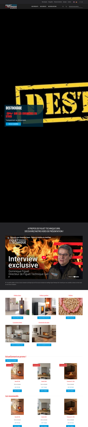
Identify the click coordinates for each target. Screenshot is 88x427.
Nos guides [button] (50, 2)
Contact (69, 2)
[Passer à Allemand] (76, 2)
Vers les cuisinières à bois (17, 344)
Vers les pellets (70, 317)
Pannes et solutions (58, 2)
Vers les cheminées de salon (44, 344)
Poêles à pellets (44, 295)
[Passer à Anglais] (74, 2)
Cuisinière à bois (17, 322)
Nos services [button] (43, 6)
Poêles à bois (17, 295)
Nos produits (35, 6)
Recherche (82, 6)
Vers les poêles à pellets (44, 317)
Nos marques (44, 2)
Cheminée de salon (44, 322)
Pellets (71, 295)
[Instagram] (82, 2)
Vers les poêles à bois (17, 317)
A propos (65, 2)
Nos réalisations (52, 6)
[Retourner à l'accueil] (11, 6)
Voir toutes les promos (11, 360)
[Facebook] (80, 2)
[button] (66, 6)
